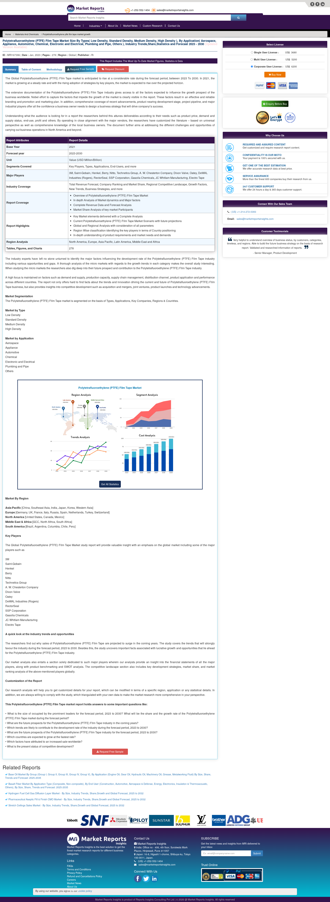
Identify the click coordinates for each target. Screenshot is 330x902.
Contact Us (174, 25)
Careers (71, 879)
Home (77, 25)
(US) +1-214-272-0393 (243, 211)
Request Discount (114, 69)
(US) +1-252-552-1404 (150, 861)
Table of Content (31, 69)
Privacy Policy (74, 872)
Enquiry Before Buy (276, 104)
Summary (10, 69)
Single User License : (267, 52)
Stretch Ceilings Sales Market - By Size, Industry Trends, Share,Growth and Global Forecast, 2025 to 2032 (66, 805)
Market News (130, 25)
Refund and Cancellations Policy (84, 876)
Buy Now (276, 74)
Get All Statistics (110, 484)
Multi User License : (266, 59)
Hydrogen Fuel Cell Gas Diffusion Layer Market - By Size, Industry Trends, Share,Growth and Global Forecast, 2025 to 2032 (76, 793)
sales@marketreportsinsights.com (175, 10)
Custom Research (152, 25)
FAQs (70, 866)
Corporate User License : (269, 66)
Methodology (54, 69)
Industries (94, 26)
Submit (257, 853)
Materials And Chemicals (27, 34)
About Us (113, 25)
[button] (232, 246)
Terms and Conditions (79, 869)
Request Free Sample (81, 69)
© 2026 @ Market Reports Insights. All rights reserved (205, 899)
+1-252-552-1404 (140, 10)
